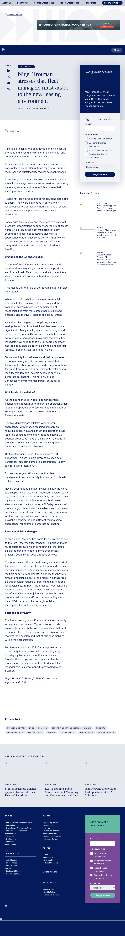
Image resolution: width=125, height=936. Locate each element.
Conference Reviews (52, 836)
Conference (48, 825)
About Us (6, 3)
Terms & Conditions (52, 895)
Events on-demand (51, 831)
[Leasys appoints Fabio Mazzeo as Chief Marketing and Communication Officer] (62, 772)
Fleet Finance (15, 733)
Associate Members (69, 3)
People (100, 227)
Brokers (101, 728)
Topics (8, 816)
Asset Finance (11, 865)
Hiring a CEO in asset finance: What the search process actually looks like (107, 233)
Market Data (35, 733)
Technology (67, 733)
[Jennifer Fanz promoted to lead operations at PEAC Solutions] (102, 772)
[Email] (8, 83)
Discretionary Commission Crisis (71, 728)
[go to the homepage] (4, 50)
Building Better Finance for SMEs (27, 728)
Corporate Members (44, 3)
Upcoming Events (51, 822)
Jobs (46, 855)
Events (47, 816)
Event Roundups (50, 833)
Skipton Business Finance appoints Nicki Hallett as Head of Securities (20, 792)
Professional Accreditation (16, 831)
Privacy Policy (49, 889)
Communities (12, 853)
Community (26, 67)
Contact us (23, 3)
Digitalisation (11, 839)
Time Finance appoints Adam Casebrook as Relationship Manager (106, 208)
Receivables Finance (14, 874)
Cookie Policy (49, 892)
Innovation (10, 842)
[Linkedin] (8, 71)
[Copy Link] (8, 89)
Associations (11, 844)
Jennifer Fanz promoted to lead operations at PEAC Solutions (101, 792)
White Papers (50, 872)
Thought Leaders (51, 863)
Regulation (86, 733)
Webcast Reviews (51, 839)
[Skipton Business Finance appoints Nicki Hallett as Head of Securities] (22, 772)
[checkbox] (100, 148)
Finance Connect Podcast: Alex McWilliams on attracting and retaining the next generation (107, 259)
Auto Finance (11, 860)
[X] (8, 77)
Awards (47, 828)
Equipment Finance (13, 871)
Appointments (104, 203)
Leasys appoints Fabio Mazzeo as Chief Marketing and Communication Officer (62, 792)
